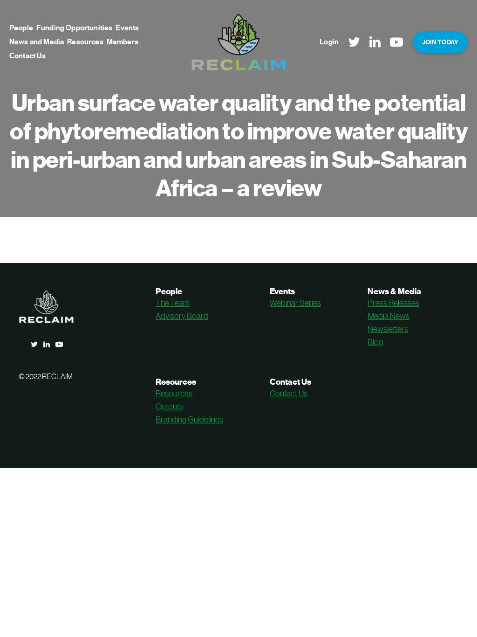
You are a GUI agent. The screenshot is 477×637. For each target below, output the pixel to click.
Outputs (169, 406)
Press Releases (393, 303)
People (21, 28)
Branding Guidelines (189, 419)
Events (127, 28)
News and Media (36, 42)
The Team (173, 303)
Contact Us (27, 56)
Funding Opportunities (74, 28)
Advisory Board (182, 316)
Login (329, 42)
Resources (85, 42)
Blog (375, 342)
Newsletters (388, 329)
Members (122, 42)
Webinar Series (295, 303)
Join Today (440, 42)
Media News (388, 316)
